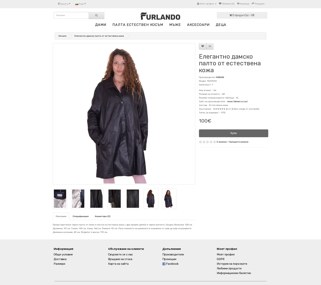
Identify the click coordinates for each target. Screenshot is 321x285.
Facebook (172, 263)
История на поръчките (232, 263)
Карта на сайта (118, 263)
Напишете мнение (238, 142)
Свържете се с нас (120, 254)
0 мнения (222, 142)
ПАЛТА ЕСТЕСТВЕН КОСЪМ (137, 25)
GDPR (220, 259)
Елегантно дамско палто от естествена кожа (99, 36)
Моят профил (226, 254)
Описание (61, 216)
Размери (59, 263)
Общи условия (63, 254)
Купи (233, 133)
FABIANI (220, 77)
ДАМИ (100, 25)
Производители (173, 254)
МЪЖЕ (175, 25)
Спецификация (81, 216)
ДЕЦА (221, 25)
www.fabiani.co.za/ (237, 101)
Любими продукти (229, 268)
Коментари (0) (102, 216)
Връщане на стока (120, 259)
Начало (63, 36)
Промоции (169, 259)
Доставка (60, 259)
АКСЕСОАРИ (198, 25)
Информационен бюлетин (234, 273)
